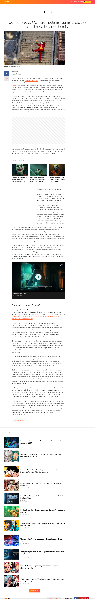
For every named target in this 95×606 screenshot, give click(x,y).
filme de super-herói (31, 81)
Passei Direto (34, 1)
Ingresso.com (15, 1)
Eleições (15, 6)
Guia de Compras (88, 6)
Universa (53, 6)
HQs (13, 85)
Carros (30, 6)
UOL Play (44, 1)
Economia (35, 6)
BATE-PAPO (21, 1)
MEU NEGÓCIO (28, 1)
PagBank (40, 1)
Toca (82, 6)
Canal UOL (69, 6)
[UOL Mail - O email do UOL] (75, 2)
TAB (76, 6)
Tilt (62, 6)
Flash (11, 6)
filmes (27, 92)
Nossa (73, 6)
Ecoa (64, 6)
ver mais (33, 590)
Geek (47, 12)
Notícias (20, 6)
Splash (49, 6)
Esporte (44, 6)
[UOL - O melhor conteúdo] (6, 2)
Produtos (7, 6)
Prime (79, 6)
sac (71, 1)
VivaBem (58, 6)
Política (25, 6)
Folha (40, 6)
